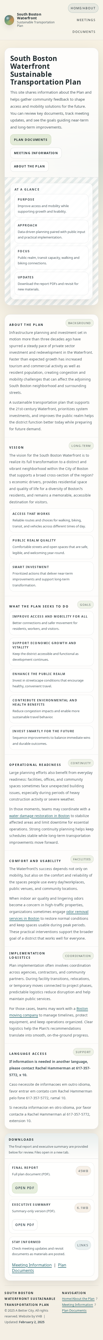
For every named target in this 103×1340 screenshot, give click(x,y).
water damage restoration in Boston (39, 815)
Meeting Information (32, 1265)
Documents (84, 32)
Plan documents (31, 140)
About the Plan (29, 166)
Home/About (83, 8)
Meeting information (36, 153)
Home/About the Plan (78, 1299)
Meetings (86, 20)
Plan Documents (74, 1310)
